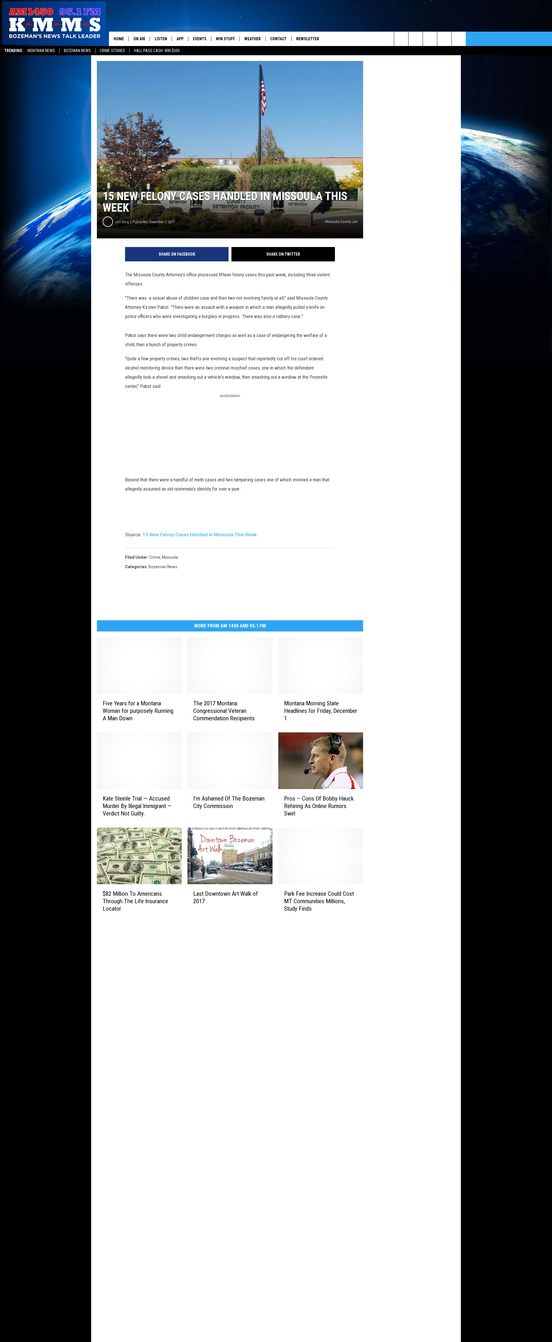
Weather (252, 39)
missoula (170, 557)
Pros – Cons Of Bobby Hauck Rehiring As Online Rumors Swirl (319, 806)
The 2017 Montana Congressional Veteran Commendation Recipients (224, 711)
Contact (278, 39)
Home (119, 39)
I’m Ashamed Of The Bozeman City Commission (228, 802)
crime (154, 557)
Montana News (41, 50)
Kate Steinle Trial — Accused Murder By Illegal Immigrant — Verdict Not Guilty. (137, 806)
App (180, 39)
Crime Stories (112, 50)
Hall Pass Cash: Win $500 (157, 50)
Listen (161, 39)
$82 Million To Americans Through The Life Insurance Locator (135, 901)
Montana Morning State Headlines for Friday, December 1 (320, 711)
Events (199, 39)
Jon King (122, 222)
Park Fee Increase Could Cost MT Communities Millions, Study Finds (319, 901)
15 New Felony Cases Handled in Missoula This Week (200, 534)
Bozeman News (77, 50)
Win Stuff (225, 39)
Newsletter (307, 39)
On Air (139, 39)
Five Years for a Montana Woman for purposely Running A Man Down (138, 711)
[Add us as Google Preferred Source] (416, 39)
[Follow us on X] (444, 39)
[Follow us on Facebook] (430, 39)
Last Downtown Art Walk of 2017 (225, 897)
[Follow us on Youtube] (459, 39)
